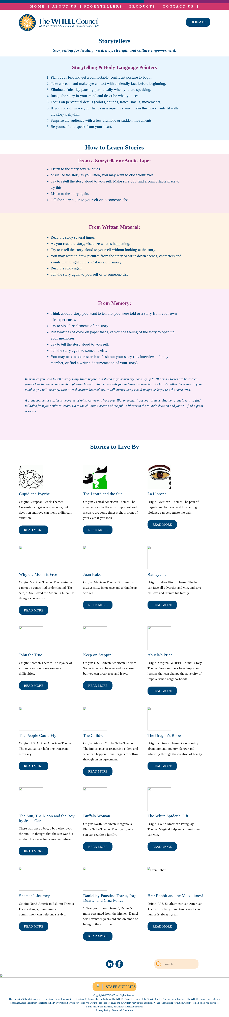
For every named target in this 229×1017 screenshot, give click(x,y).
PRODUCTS (142, 6)
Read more (33, 530)
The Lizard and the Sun (103, 493)
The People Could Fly (37, 735)
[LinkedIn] (110, 964)
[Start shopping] (200, 6)
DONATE (198, 22)
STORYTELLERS (103, 6)
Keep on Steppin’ (98, 655)
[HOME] (59, 22)
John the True (30, 655)
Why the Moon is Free (38, 574)
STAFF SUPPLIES (121, 987)
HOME (37, 6)
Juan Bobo (92, 574)
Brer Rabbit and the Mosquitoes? (176, 895)
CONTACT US (178, 6)
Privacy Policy (103, 1010)
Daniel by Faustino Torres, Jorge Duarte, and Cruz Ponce (110, 898)
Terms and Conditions (122, 1010)
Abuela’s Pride (160, 655)
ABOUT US (64, 6)
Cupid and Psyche (34, 493)
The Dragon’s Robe (164, 735)
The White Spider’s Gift (168, 816)
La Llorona (157, 493)
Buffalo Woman (96, 816)
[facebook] (119, 964)
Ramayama (157, 574)
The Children (94, 735)
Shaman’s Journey (34, 895)
